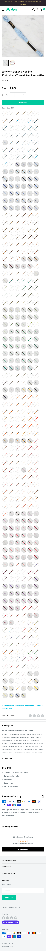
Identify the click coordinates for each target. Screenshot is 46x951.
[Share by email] (42, 715)
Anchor (5, 80)
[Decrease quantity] (12, 95)
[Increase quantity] (23, 95)
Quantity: (5, 95)
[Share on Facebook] (30, 715)
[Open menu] (3, 10)
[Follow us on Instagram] (7, 917)
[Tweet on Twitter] (38, 715)
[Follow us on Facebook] (3, 917)
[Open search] (33, 9)
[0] (42, 9)
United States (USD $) (9, 907)
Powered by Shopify (8, 946)
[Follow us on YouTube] (15, 917)
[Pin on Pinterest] (34, 715)
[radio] (5, 113)
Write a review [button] (23, 849)
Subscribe (9, 897)
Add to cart (23, 103)
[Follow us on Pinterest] (11, 917)
